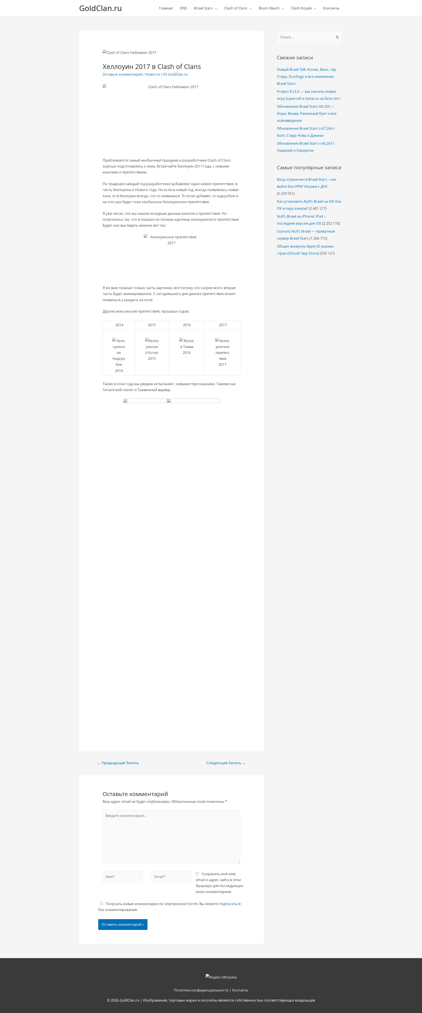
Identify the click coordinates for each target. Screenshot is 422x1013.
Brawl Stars (203, 8)
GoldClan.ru (100, 8)
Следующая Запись (226, 762)
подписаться (230, 903)
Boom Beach (269, 8)
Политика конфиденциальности (201, 990)
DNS (183, 8)
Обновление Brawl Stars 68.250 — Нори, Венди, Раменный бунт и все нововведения (307, 113)
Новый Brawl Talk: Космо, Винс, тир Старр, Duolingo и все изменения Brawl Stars (306, 76)
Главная (166, 8)
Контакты (331, 8)
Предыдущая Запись (118, 762)
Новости (153, 74)
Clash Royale (301, 8)
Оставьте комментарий (122, 74)
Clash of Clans (235, 8)
